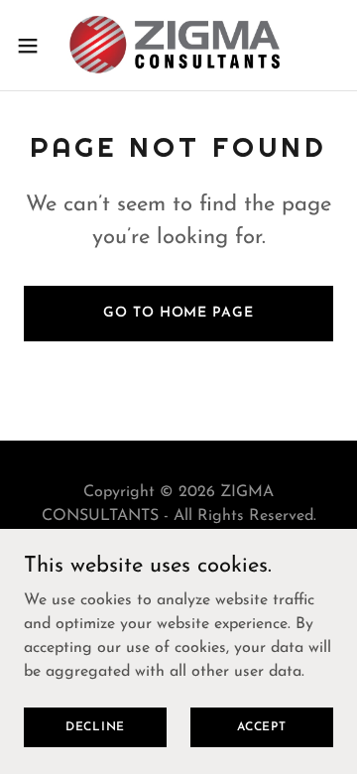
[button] (34, 45)
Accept (262, 726)
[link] (178, 45)
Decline (95, 726)
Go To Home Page (178, 313)
